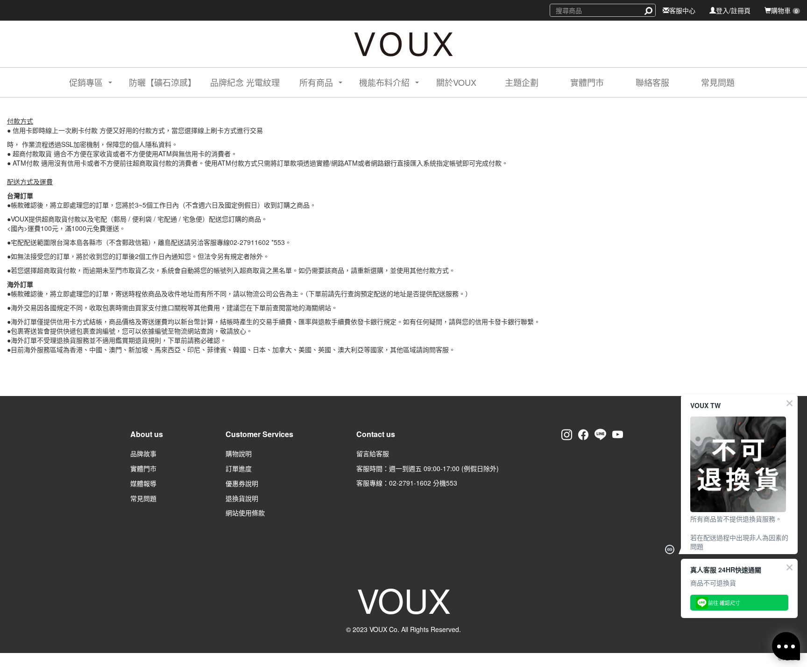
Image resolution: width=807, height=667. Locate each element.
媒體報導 (143, 483)
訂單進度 (239, 468)
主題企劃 (521, 82)
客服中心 (682, 10)
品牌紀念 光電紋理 (245, 82)
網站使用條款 (245, 512)
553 (451, 482)
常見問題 (718, 82)
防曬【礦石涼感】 (162, 82)
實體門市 (587, 82)
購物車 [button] (784, 10)
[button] (82, 82)
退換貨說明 (242, 498)
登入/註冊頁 (733, 10)
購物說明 (239, 453)
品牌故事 (143, 453)
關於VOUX (456, 82)
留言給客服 (372, 453)
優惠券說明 (242, 483)
